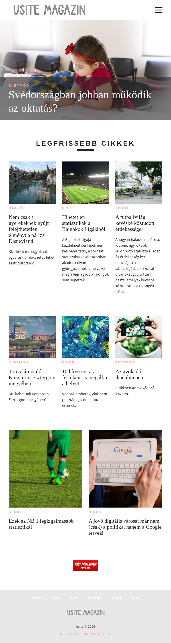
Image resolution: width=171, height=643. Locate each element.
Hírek (68, 362)
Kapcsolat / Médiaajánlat (85, 634)
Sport (69, 208)
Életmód (19, 85)
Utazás (17, 208)
